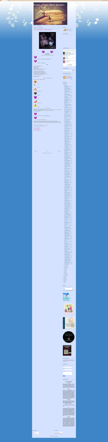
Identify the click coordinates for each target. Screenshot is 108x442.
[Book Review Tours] (68, 314)
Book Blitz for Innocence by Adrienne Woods (67, 119)
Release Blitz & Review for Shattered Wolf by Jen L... (67, 186)
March (65, 273)
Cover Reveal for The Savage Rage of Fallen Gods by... (68, 264)
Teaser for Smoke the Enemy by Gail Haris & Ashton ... (68, 176)
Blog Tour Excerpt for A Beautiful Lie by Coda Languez (68, 253)
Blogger (57, 436)
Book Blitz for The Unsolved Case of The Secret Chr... (68, 182)
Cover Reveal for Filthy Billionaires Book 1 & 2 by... (68, 237)
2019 (64, 278)
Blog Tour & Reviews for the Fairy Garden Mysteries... (68, 187)
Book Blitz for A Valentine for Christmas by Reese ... (67, 260)
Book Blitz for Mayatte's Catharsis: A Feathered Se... (68, 147)
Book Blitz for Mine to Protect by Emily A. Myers (68, 181)
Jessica (66, 76)
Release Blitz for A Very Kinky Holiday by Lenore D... (67, 192)
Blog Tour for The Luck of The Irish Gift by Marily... (68, 113)
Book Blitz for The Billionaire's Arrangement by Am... (67, 149)
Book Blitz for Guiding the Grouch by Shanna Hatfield (68, 128)
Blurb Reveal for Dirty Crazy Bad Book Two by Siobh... (68, 125)
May (64, 271)
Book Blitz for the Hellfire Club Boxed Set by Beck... (67, 233)
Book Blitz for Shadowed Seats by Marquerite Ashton (68, 235)
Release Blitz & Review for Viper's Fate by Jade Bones (68, 163)
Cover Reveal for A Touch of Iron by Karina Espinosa (68, 256)
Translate (60, 433)
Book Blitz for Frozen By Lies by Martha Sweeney (68, 222)
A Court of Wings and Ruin (68, 60)
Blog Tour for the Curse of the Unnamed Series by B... (67, 121)
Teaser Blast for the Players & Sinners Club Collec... (67, 123)
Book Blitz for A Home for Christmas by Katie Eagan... (67, 104)
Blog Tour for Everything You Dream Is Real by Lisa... (67, 88)
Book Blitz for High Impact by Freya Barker (67, 198)
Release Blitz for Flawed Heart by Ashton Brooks (68, 218)
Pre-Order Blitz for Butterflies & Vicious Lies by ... (68, 146)
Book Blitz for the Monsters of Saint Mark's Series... (67, 165)
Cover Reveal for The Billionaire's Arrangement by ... (68, 251)
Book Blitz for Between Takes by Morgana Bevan (68, 232)
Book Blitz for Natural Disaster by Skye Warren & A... (68, 154)
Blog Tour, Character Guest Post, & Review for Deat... (68, 107)
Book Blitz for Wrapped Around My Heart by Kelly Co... (68, 136)
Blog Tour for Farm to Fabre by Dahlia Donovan (67, 99)
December (65, 85)
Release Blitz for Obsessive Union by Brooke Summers (68, 194)
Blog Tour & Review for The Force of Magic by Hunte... (68, 155)
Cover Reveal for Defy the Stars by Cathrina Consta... (68, 262)
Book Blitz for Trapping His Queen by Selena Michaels (68, 160)
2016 (64, 281)
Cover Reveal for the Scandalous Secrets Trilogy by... (68, 257)
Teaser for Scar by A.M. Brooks (68, 108)
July (64, 269)
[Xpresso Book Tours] (69, 328)
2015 (64, 282)
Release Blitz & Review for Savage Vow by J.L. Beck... (68, 97)
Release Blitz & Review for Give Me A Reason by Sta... (68, 133)
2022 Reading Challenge (68, 75)
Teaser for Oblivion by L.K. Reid (68, 118)
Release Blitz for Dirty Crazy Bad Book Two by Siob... (68, 89)
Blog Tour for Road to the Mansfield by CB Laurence (68, 216)
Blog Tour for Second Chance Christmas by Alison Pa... (67, 214)
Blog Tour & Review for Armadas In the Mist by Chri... (68, 238)
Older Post (59, 151)
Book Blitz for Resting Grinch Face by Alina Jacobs (68, 197)
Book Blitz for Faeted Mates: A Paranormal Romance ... (67, 157)
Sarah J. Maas (67, 61)
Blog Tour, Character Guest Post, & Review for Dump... (68, 168)
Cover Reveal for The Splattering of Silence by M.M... (68, 245)
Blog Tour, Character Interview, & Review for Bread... (68, 205)
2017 (64, 280)
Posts (34, 432)
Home (35, 25)
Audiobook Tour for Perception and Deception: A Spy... (68, 140)
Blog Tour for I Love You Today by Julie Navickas (68, 229)
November (65, 265)
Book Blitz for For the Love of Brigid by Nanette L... (67, 141)
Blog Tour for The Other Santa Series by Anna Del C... (67, 173)
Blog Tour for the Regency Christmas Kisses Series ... (67, 94)
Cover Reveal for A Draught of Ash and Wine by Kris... (68, 202)
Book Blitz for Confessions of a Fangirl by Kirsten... (68, 200)
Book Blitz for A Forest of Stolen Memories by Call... (68, 195)
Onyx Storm (66, 57)
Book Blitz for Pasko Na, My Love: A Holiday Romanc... (68, 162)
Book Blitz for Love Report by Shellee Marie (67, 211)
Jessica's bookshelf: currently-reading (69, 50)
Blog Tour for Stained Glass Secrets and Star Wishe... (67, 203)
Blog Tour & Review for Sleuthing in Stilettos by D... (68, 159)
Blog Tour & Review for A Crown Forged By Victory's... (68, 144)
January (65, 275)
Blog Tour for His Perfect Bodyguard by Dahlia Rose (67, 115)
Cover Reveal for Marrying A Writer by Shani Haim (67, 230)
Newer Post (35, 151)
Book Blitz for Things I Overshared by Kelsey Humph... (68, 171)
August (65, 268)
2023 (64, 83)
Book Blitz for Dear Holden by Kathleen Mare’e (67, 143)
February (65, 274)
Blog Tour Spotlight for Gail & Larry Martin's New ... (68, 101)
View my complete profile (70, 30)
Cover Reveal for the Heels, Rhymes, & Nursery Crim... (67, 259)
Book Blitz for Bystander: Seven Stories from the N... (68, 138)
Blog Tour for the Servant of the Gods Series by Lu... (68, 130)
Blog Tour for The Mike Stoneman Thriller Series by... (68, 175)
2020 (64, 277)
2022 (64, 84)
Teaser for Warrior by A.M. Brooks (68, 124)
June (65, 270)
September (65, 267)
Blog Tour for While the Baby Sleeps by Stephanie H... (67, 227)
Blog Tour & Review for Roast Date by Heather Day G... (68, 111)
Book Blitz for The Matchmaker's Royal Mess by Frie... (68, 110)
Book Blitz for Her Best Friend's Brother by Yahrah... (68, 91)
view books (72, 79)
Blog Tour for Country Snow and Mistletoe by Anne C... (68, 248)
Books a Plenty (69, 29)
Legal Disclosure (39, 25)
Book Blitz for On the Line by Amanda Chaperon (67, 210)
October (65, 266)
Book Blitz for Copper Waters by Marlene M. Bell (68, 208)
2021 (64, 276)
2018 (64, 279)
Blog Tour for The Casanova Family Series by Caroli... (68, 189)
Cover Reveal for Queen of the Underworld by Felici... (67, 184)
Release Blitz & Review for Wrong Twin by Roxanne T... (68, 213)
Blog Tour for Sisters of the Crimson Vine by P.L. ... (67, 254)
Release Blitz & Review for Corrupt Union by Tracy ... (68, 86)
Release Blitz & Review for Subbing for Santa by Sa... (68, 135)
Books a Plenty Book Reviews (49, 4)
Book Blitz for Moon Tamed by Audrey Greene (67, 179)
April (64, 272)
